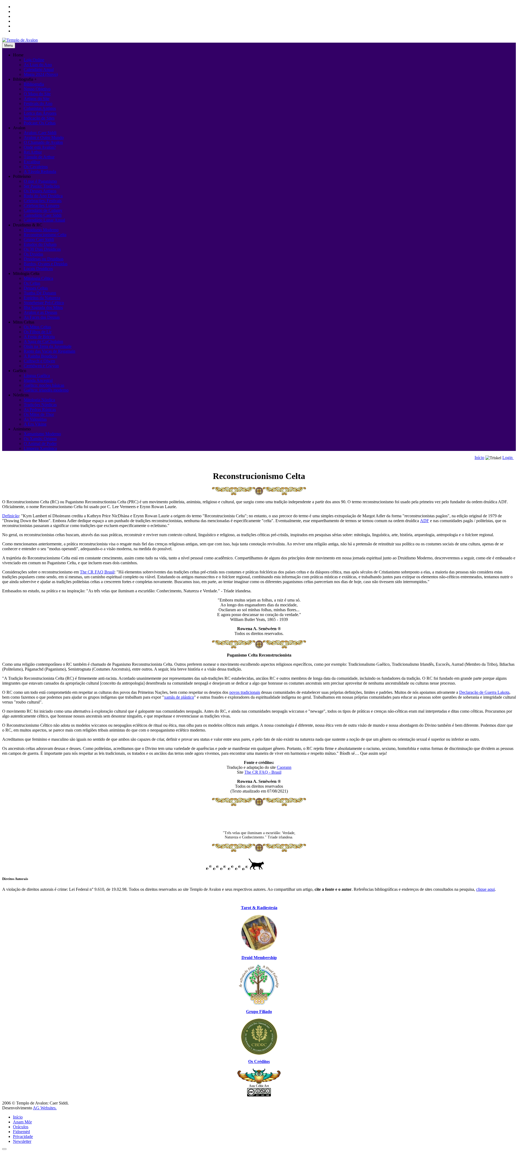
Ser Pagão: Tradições (42, 186)
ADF (424, 520)
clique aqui (485, 889)
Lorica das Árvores (40, 113)
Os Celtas (32, 283)
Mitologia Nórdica (39, 399)
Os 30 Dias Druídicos (42, 249)
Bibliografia (34, 84)
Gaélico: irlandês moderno (46, 390)
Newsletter (22, 1141)
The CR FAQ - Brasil (262, 772)
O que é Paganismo (40, 181)
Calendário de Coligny (43, 210)
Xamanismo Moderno (42, 433)
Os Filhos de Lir (38, 331)
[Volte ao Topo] (4, 1149)
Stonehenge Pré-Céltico (44, 302)
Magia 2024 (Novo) (41, 74)
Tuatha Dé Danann (40, 293)
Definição (10, 516)
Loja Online (34, 59)
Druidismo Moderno (41, 229)
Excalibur (32, 161)
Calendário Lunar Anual (44, 220)
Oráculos (20, 1126)
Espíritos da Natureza (42, 297)
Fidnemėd (21, 1131)
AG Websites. (45, 1108)
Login (508, 457)
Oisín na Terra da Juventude (47, 346)
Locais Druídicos (38, 268)
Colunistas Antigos (40, 108)
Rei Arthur (33, 152)
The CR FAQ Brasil (97, 572)
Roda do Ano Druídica (43, 195)
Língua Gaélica (37, 375)
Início (479, 457)
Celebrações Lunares (41, 205)
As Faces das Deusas (42, 317)
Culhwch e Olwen (39, 361)
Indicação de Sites (39, 118)
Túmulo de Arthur (39, 157)
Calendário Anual (39, 69)
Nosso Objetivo (37, 89)
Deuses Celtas (36, 288)
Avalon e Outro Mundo (44, 137)
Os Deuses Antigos (40, 191)
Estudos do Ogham (40, 244)
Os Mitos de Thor (39, 414)
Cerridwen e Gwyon (41, 365)
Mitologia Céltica (38, 278)
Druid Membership (259, 957)
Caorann (284, 767)
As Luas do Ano (38, 64)
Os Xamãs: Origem (40, 438)
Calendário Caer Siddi (43, 215)
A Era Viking (35, 424)
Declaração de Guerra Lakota (484, 692)
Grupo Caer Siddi (39, 239)
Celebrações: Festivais (43, 200)
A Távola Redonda (40, 171)
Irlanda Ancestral (38, 380)
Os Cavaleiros (36, 166)
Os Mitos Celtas (37, 327)
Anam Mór (22, 1122)
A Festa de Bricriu (39, 336)
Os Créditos (259, 1061)
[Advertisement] (259, 818)
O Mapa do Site (37, 93)
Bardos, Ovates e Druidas (45, 263)
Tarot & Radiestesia (259, 907)
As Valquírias (35, 419)
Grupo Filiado (259, 1011)
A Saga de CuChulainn (43, 341)
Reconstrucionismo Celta (45, 234)
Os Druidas (33, 254)
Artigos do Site (36, 98)
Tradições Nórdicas (40, 404)
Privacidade (23, 1136)
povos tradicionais (244, 692)
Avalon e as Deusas (40, 312)
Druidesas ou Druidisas (43, 259)
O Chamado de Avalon (43, 142)
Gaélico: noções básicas (44, 385)
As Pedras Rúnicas (40, 409)
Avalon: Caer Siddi (40, 132)
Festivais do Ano (38, 103)
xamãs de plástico (179, 697)
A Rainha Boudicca (40, 356)
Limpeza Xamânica (40, 448)
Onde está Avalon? (40, 147)
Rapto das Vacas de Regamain (49, 351)
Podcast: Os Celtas (40, 123)
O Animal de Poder (40, 443)
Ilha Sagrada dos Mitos (43, 307)
